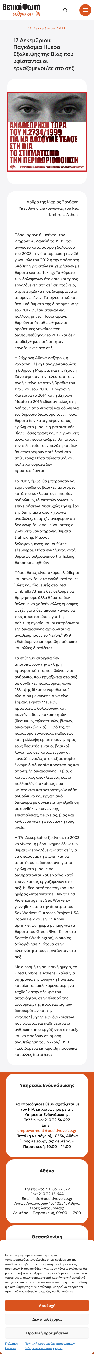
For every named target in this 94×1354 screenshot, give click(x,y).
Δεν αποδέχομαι (47, 1319)
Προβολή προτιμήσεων (47, 1333)
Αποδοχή (47, 1305)
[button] (65, 10)
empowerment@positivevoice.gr (47, 1130)
